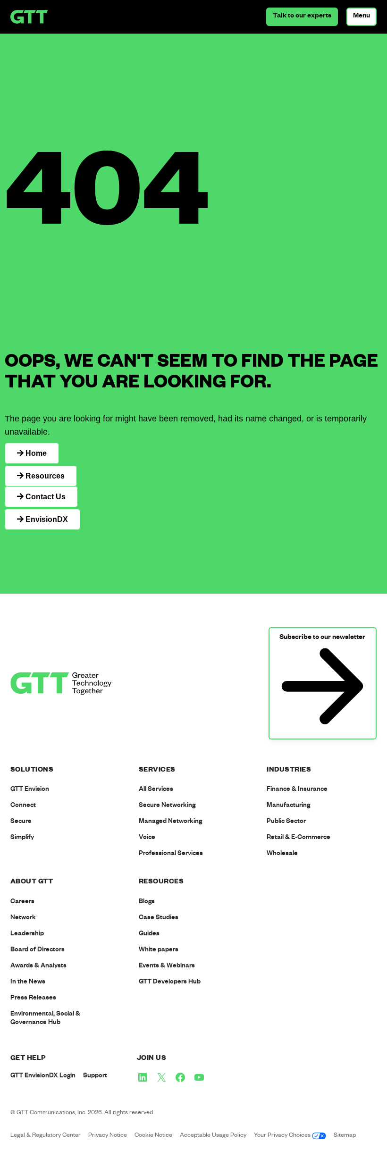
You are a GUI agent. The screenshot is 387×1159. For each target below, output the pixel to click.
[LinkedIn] (142, 1077)
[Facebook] (180, 1077)
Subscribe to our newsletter (322, 638)
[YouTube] (199, 1077)
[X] (161, 1077)
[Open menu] (361, 17)
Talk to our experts (302, 16)
